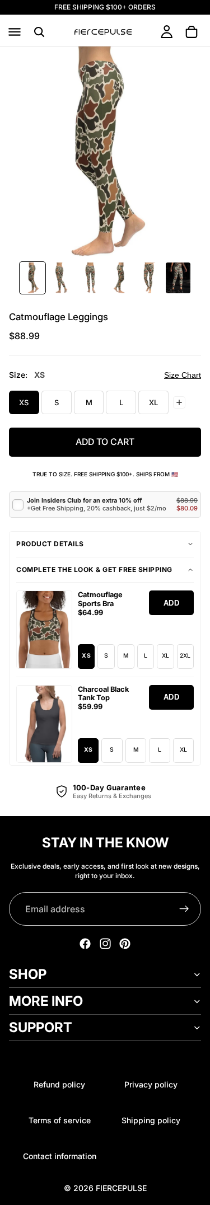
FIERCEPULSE (121, 1188)
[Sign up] (184, 909)
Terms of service (60, 1120)
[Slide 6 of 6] (178, 277)
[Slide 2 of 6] (61, 277)
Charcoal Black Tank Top (103, 693)
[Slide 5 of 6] (149, 277)
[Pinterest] (125, 943)
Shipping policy (151, 1120)
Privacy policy (151, 1084)
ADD (172, 603)
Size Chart (182, 375)
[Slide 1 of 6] (32, 277)
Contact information (59, 1156)
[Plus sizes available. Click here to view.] (179, 402)
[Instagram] (105, 943)
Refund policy (59, 1084)
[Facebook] (85, 943)
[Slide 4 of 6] (120, 277)
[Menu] (14, 32)
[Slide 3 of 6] (90, 277)
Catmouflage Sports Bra (100, 599)
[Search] (39, 32)
